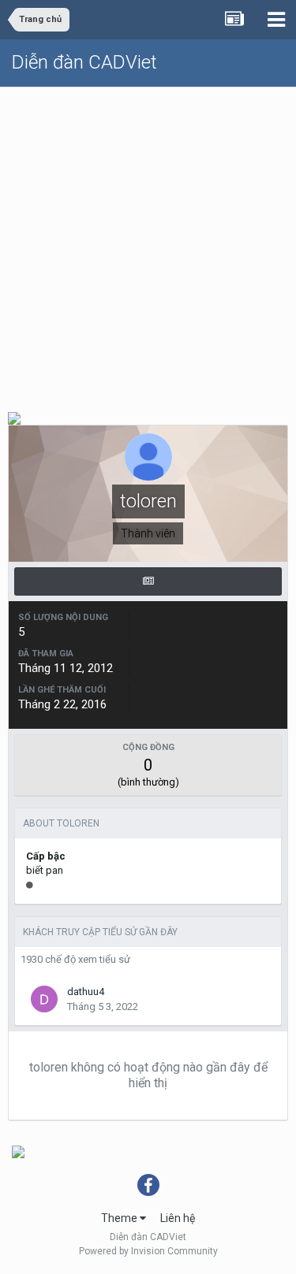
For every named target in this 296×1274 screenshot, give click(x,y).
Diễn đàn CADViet (84, 62)
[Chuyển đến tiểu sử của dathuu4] (44, 999)
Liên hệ (177, 1218)
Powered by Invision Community (148, 1251)
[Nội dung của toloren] (148, 581)
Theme (120, 1218)
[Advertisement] (148, 243)
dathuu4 (85, 991)
